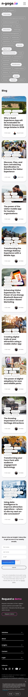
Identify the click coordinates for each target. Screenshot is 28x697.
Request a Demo (9, 614)
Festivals (15, 60)
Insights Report (19, 68)
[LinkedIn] (7, 669)
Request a (12, 599)
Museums (16, 41)
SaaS (20, 53)
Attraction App (7, 26)
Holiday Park (7, 68)
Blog (4, 90)
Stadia (16, 76)
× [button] (25, 681)
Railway (5, 72)
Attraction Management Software (13, 18)
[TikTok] (20, 669)
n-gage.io (11, 10)
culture (21, 80)
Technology (6, 14)
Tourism (13, 80)
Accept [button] (10, 693)
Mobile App (15, 37)
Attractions (6, 30)
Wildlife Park (7, 57)
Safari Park (14, 72)
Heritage (5, 37)
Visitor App (17, 30)
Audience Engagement (10, 22)
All (4, 10)
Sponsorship (7, 76)
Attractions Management (11, 33)
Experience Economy (9, 53)
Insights (4, 645)
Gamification (16, 64)
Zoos (17, 26)
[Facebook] (14, 669)
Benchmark (17, 57)
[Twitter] (3, 669)
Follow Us (4, 665)
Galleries (5, 64)
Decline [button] (17, 693)
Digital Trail (6, 49)
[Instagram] (10, 669)
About (4, 639)
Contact (4, 651)
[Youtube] (17, 669)
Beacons (19, 45)
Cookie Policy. (5, 690)
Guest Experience (8, 45)
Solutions (5, 632)
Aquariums (6, 41)
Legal (3, 658)
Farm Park (6, 60)
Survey (5, 80)
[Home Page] (10, 3)
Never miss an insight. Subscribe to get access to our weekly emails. (14, 539)
